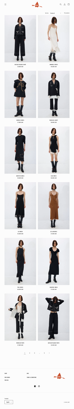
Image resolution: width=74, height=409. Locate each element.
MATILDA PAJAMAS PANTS (53, 343)
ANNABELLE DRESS (54, 64)
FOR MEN (6, 380)
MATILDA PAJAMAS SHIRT (20, 64)
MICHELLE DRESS (20, 120)
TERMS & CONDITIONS (31, 377)
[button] (5, 4)
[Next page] (49, 353)
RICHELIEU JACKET (54, 120)
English (7, 402)
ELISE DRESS (54, 176)
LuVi (68, 402)
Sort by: (47, 13)
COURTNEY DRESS (54, 287)
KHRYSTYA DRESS (20, 176)
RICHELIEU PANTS (20, 343)
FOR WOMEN (7, 377)
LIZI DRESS (20, 231)
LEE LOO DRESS (53, 231)
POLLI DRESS (20, 287)
